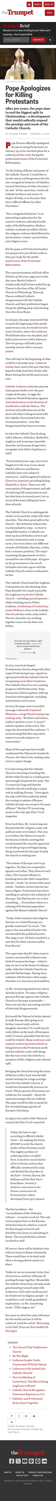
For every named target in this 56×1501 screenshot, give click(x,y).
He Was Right (20, 1356)
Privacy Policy (22, 1475)
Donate (37, 4)
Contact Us (19, 1472)
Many (29, 1040)
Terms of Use (38, 1475)
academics (38, 1040)
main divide (37, 1044)
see (17, 1044)
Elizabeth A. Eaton (16, 484)
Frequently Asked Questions (40, 1472)
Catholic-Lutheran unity (19, 386)
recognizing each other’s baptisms (25, 681)
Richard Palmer (18, 133)
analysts (10, 1044)
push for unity (22, 155)
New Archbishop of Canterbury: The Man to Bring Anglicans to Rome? (30, 1381)
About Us (49, 4)
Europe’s (25, 1044)
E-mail (21, 1426)
